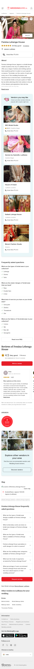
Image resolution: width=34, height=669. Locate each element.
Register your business (22, 622)
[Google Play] (21, 637)
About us (4, 624)
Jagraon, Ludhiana (9, 49)
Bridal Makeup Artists (18, 601)
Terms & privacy (14, 619)
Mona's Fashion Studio (13, 244)
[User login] (31, 8)
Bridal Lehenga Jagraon (23, 499)
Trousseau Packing (6, 608)
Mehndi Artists (5, 601)
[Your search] (2, 18)
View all (27, 35)
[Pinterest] (11, 645)
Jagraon (11, 13)
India (7, 654)
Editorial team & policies (16, 624)
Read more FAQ (17, 339)
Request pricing (17, 579)
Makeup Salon (5, 604)
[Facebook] (3, 645)
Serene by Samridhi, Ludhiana (16, 155)
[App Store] (7, 637)
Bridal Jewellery (16, 604)
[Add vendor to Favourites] (31, 18)
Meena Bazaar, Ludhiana (22, 586)
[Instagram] (15, 645)
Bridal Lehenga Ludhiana (8, 499)
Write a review (17, 363)
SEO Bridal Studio (11, 125)
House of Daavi (11, 185)
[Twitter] (7, 645)
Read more (5, 89)
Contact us (4, 619)
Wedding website (6, 627)
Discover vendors (17, 470)
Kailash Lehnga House (13, 214)
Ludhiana (4, 13)
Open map (27, 489)
